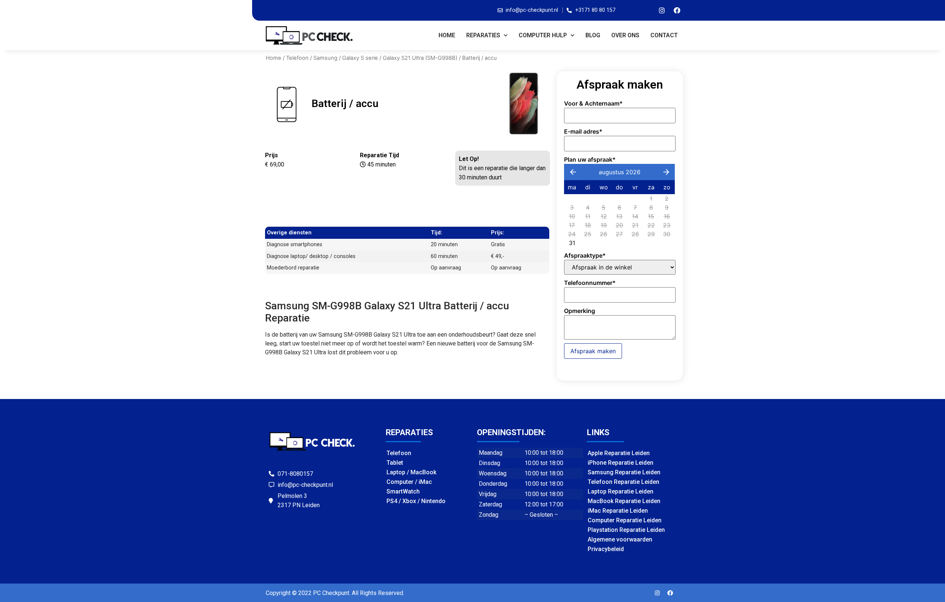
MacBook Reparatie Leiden (624, 501)
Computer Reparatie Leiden (625, 520)
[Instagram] (662, 10)
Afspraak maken (593, 351)
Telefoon (297, 58)
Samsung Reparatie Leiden (624, 472)
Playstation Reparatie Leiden (626, 529)
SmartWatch (403, 491)
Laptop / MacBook (411, 472)
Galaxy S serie (360, 58)
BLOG (592, 35)
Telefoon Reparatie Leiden (623, 481)
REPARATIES (483, 35)
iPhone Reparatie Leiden (620, 462)
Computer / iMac (409, 481)
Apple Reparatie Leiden (619, 453)
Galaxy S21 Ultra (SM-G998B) (420, 58)
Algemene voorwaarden (620, 539)
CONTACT (664, 35)
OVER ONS (625, 35)
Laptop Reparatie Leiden (620, 491)
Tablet (394, 462)
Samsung (325, 58)
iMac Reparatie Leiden (618, 510)
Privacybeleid (606, 549)
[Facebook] (677, 10)
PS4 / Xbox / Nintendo (416, 501)
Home (447, 35)
